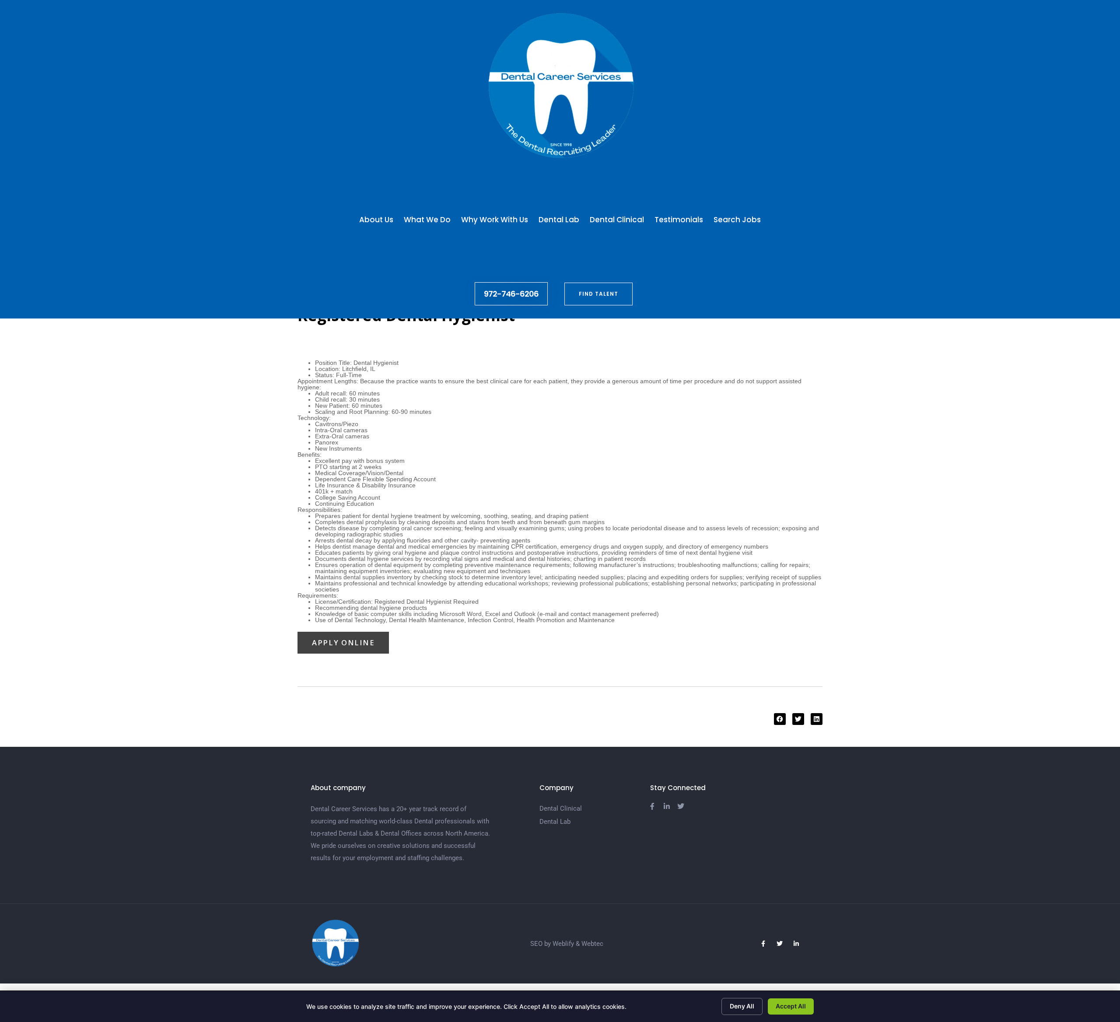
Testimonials (678, 219)
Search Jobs (737, 219)
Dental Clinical (617, 219)
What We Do (427, 219)
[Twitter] (780, 944)
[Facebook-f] (763, 944)
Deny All (742, 1006)
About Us (376, 219)
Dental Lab (559, 219)
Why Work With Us (494, 219)
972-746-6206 (511, 293)
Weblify (563, 944)
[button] (780, 719)
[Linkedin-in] (796, 944)
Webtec (592, 944)
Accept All (791, 1006)
